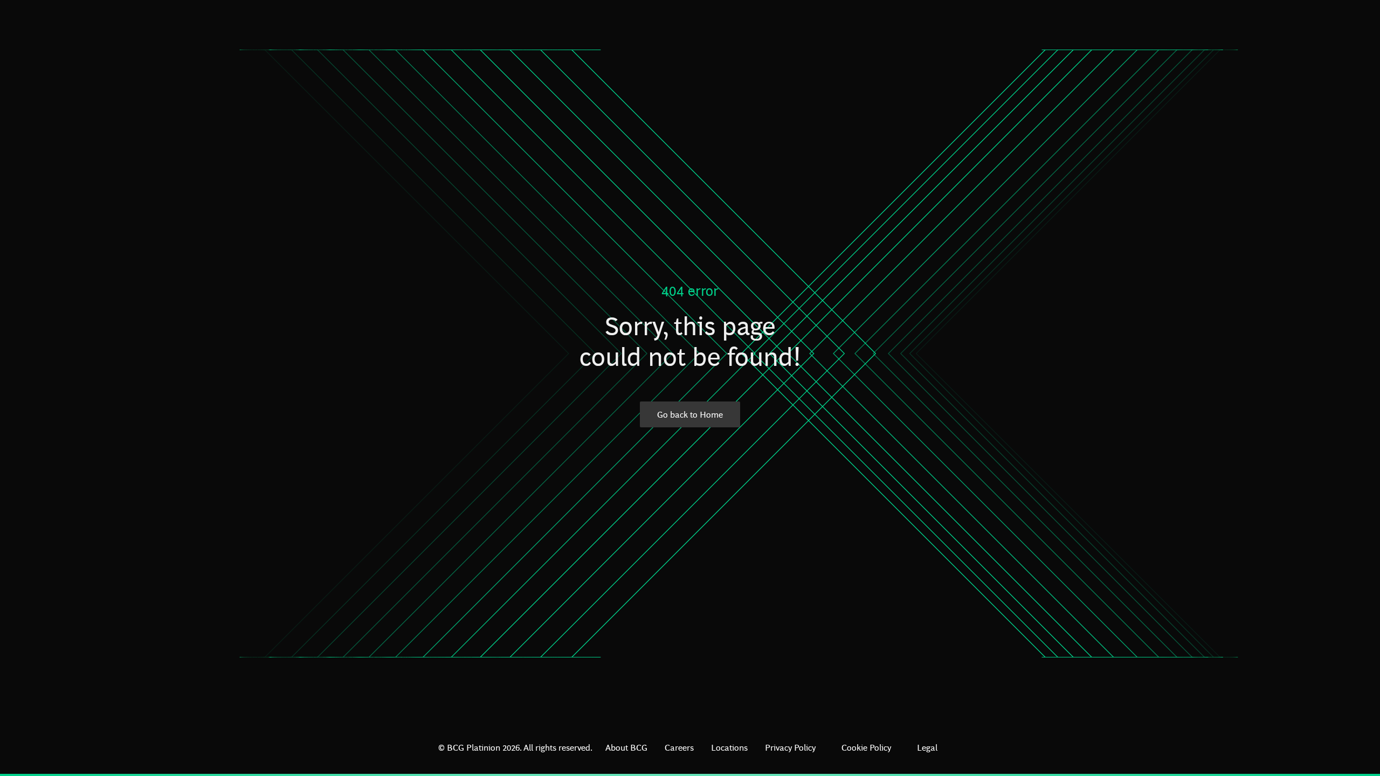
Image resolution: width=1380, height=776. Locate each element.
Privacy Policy (790, 747)
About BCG (626, 747)
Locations (729, 747)
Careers (679, 747)
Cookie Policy (866, 747)
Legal (927, 747)
